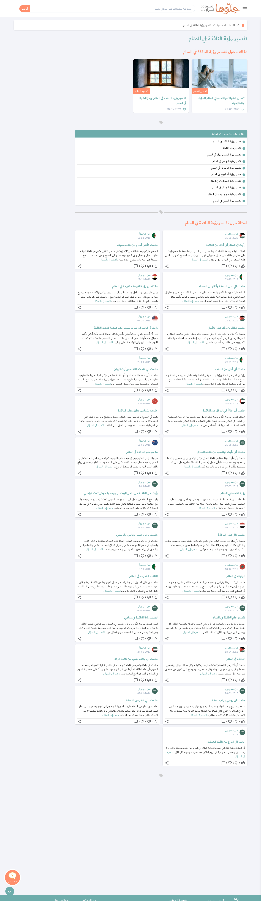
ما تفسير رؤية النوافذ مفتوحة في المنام (135, 286)
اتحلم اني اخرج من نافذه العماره (226, 741)
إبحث (24, 8)
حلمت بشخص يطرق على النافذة (138, 410)
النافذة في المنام (235, 659)
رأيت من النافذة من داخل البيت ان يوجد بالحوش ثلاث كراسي (121, 493)
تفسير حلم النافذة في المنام (229, 617)
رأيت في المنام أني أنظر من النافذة (225, 245)
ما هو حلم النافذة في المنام (142, 452)
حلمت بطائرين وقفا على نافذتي (226, 327)
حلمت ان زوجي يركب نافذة (228, 700)
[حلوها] (220, 8)
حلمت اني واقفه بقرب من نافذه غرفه (136, 659)
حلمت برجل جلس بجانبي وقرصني (137, 534)
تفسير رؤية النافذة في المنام (197, 25)
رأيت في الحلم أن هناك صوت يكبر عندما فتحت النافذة (126, 327)
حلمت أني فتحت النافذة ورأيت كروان (136, 369)
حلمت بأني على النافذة (231, 534)
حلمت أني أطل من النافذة (230, 369)
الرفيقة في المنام (235, 576)
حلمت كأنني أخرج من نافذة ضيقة (137, 245)
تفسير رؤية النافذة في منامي (141, 617)
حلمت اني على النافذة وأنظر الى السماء (222, 286)
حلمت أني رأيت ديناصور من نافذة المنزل (221, 452)
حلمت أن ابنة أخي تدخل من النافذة (224, 410)
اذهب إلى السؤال (199, 259)
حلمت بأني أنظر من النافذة (142, 700)
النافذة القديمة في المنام (143, 576)
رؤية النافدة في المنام (233, 493)
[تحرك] (9, 891)
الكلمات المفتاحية (226, 25)
